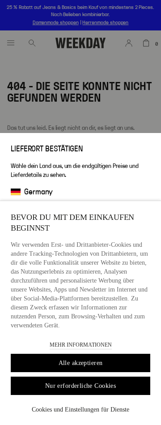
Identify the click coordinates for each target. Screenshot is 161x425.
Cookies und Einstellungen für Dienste (80, 409)
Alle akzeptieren (81, 363)
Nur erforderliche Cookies (80, 385)
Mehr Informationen (81, 345)
